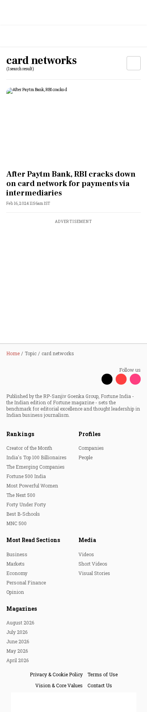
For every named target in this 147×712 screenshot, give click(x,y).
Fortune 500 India (26, 476)
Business (16, 554)
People (85, 457)
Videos (86, 554)
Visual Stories (94, 573)
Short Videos (92, 563)
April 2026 (17, 660)
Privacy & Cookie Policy (56, 674)
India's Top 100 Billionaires (36, 457)
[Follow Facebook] (92, 379)
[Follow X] (107, 379)
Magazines (21, 608)
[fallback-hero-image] (73, 125)
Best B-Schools (23, 514)
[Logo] (24, 36)
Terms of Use (102, 674)
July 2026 (16, 632)
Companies (91, 448)
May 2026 (17, 651)
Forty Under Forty (26, 504)
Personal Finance (26, 582)
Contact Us (99, 685)
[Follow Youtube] (121, 379)
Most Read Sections (33, 540)
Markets (15, 563)
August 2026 (20, 622)
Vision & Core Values (59, 685)
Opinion (15, 592)
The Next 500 (20, 495)
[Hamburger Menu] (136, 36)
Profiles (89, 434)
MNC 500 (16, 523)
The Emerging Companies (35, 467)
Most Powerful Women (32, 485)
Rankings (20, 434)
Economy (16, 573)
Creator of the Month (29, 448)
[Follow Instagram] (135, 379)
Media (87, 540)
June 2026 (17, 641)
